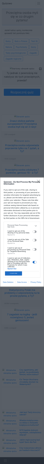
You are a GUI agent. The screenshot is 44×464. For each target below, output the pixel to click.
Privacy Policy (36, 282)
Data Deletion (8, 282)
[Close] (39, 182)
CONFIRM (13, 273)
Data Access (22, 282)
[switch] (35, 231)
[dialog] (22, 232)
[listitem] (22, 226)
